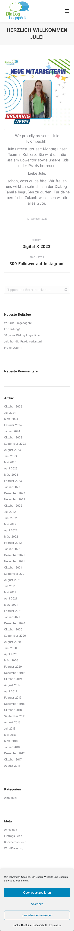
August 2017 (12, 766)
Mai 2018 (10, 735)
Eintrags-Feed (13, 836)
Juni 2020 (10, 648)
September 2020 (15, 636)
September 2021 (14, 574)
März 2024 (11, 419)
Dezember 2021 (14, 555)
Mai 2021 (10, 592)
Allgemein (10, 798)
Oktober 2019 (13, 679)
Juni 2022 (10, 518)
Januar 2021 (12, 617)
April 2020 (10, 654)
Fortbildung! (12, 329)
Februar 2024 (13, 425)
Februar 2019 (12, 698)
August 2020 (12, 642)
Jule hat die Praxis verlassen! (23, 342)
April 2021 (10, 599)
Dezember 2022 (14, 493)
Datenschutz (40, 925)
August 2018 (12, 722)
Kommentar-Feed (15, 842)
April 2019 (10, 691)
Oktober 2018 (13, 710)
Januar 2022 (12, 549)
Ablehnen (37, 904)
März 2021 (11, 605)
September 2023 (15, 444)
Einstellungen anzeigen (37, 915)
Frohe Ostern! (13, 348)
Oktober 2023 (13, 438)
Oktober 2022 (13, 506)
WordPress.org (13, 848)
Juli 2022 (10, 512)
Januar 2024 (12, 431)
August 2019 (12, 685)
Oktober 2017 (13, 760)
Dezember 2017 (14, 753)
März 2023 (11, 475)
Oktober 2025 (13, 407)
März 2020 (11, 661)
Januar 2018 (12, 747)
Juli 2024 (10, 413)
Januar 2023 (12, 487)
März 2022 (11, 537)
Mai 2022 (10, 524)
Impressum (55, 925)
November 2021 (14, 561)
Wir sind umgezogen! (18, 323)
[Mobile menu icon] (67, 11)
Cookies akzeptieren (37, 892)
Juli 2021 (9, 586)
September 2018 (14, 716)
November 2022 (14, 499)
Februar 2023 (13, 481)
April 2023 (10, 469)
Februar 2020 (13, 667)
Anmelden (10, 830)
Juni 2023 (10, 456)
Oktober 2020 (13, 630)
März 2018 (11, 741)
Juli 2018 (9, 729)
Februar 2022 (13, 543)
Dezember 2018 (14, 704)
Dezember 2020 (14, 623)
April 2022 (10, 530)
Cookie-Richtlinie (22, 925)
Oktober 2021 (13, 568)
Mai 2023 (10, 462)
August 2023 (12, 450)
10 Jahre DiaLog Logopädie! (22, 335)
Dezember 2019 (14, 673)
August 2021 (12, 580)
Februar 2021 (12, 611)
